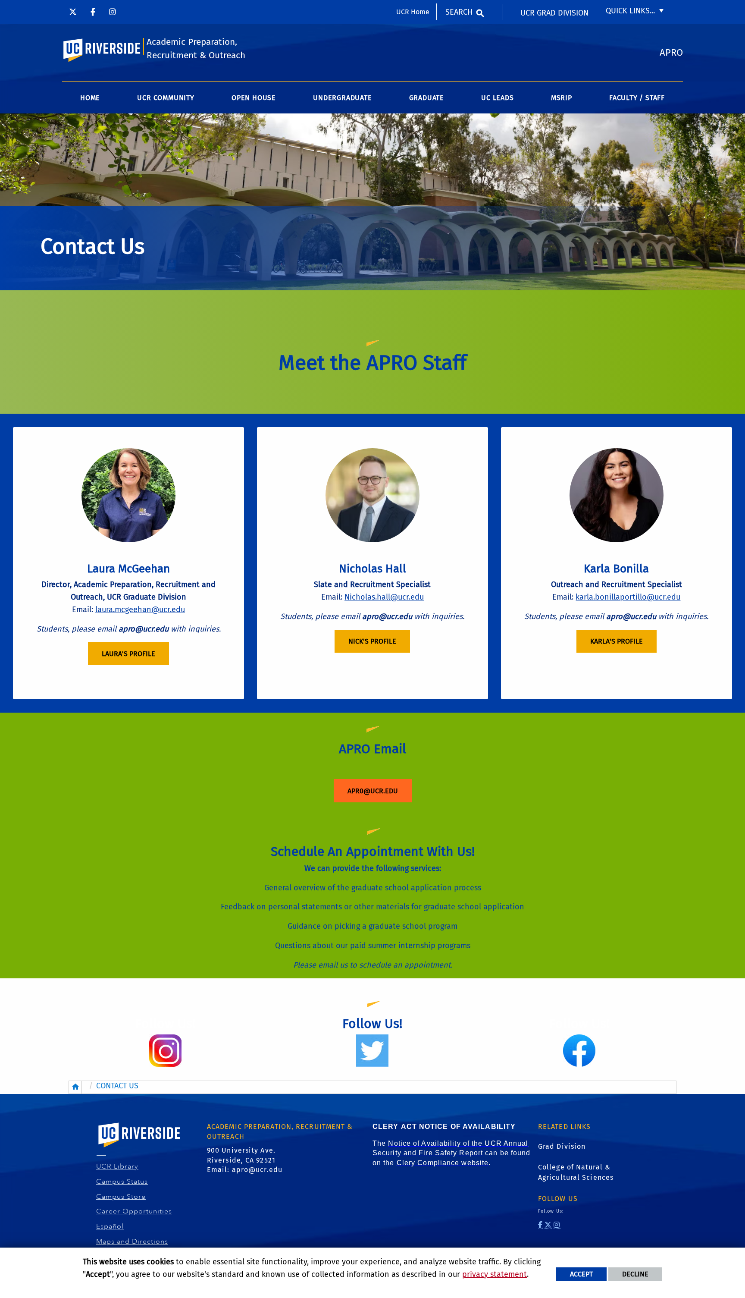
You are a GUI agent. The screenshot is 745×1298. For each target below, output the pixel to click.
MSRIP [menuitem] (561, 98)
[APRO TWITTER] (73, 11)
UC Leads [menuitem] (497, 98)
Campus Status (122, 1181)
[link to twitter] (548, 1225)
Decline (635, 1274)
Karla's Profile (616, 641)
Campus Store (121, 1196)
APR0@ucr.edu (372, 791)
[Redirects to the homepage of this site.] (75, 1087)
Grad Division (561, 1146)
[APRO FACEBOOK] (93, 11)
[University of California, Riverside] (140, 1147)
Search (459, 12)
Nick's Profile (372, 641)
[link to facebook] (540, 1225)
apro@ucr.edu (257, 1170)
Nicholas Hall (372, 568)
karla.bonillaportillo (611, 597)
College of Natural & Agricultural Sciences (576, 1172)
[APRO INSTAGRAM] (112, 11)
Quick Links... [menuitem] (630, 11)
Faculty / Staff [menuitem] (637, 98)
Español (110, 1226)
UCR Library (117, 1166)
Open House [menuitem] (254, 98)
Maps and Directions (132, 1241)
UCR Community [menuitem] (165, 98)
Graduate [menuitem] (426, 98)
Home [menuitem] (90, 98)
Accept (581, 1274)
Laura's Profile (128, 654)
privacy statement (494, 1274)
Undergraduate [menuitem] (342, 98)
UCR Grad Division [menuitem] (554, 13)
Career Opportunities (134, 1211)
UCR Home (412, 12)
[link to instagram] (557, 1225)
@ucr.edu (663, 597)
